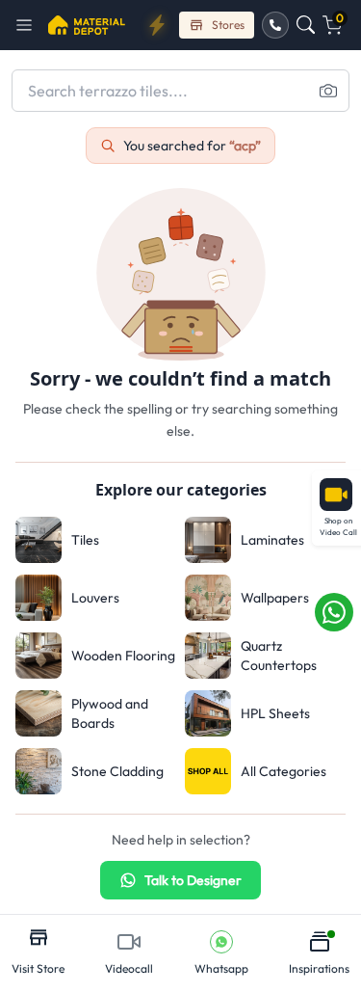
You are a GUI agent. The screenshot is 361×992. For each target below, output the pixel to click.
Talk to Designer (193, 880)
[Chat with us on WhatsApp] (334, 612)
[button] (29, 25)
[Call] (275, 25)
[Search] (306, 24)
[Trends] (157, 25)
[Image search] (328, 90)
